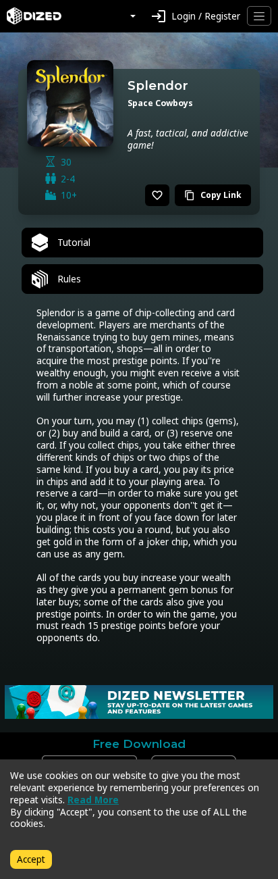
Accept (31, 859)
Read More (93, 799)
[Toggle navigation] (259, 16)
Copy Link (213, 195)
